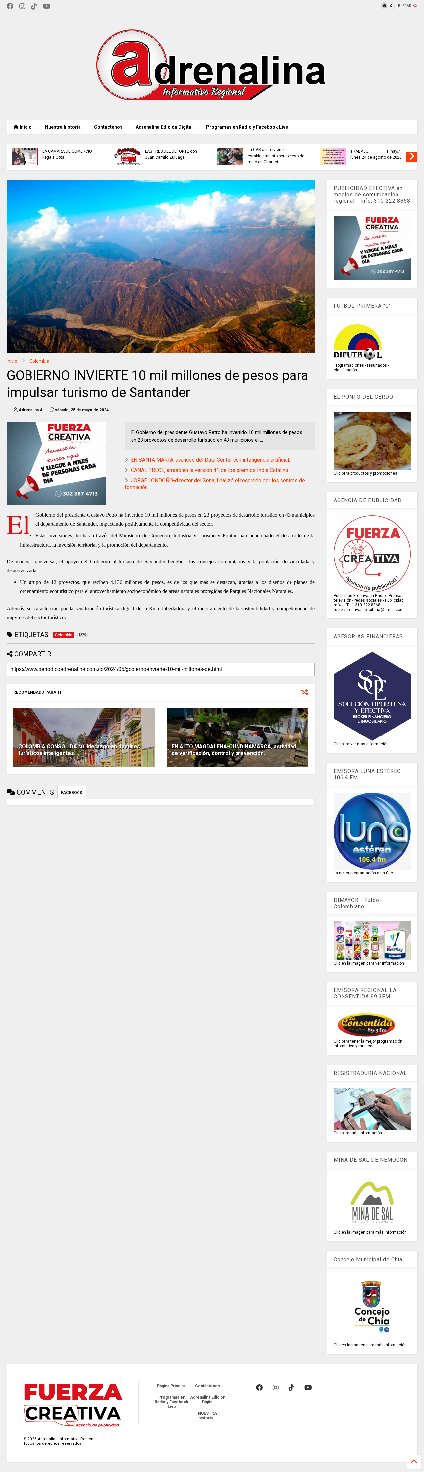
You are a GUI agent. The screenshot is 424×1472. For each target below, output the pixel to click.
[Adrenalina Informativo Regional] (212, 112)
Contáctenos (108, 127)
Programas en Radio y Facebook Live (247, 127)
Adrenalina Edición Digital (164, 127)
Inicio (25, 127)
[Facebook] (10, 6)
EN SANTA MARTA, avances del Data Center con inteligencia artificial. (210, 460)
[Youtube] (47, 6)
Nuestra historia (63, 127)
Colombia (39, 361)
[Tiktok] (34, 6)
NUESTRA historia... (207, 1415)
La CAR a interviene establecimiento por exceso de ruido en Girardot (39, 155)
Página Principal (171, 1386)
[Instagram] (22, 6)
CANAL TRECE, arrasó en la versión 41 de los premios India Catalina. (210, 470)
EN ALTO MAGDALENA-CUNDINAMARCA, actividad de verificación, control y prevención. (234, 750)
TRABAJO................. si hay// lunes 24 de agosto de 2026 (139, 154)
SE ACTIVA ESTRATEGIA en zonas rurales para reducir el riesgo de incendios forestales (347, 155)
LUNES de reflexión (234, 151)
